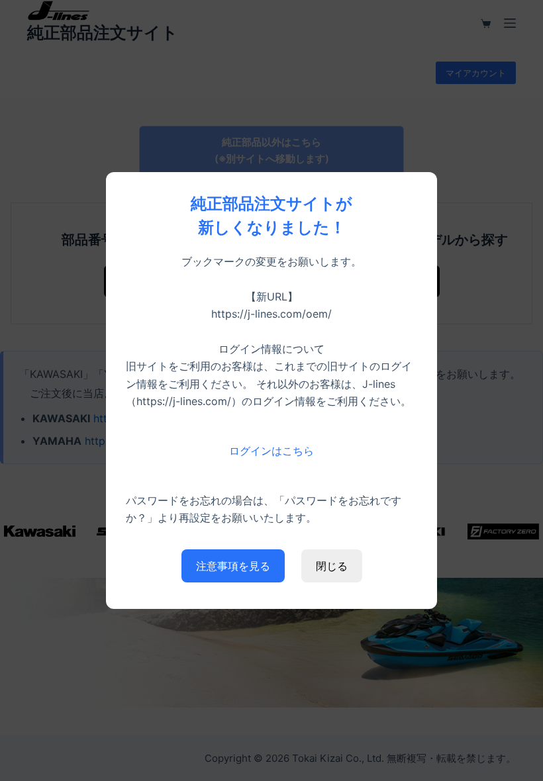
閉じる (332, 566)
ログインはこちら (271, 450)
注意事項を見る (233, 566)
